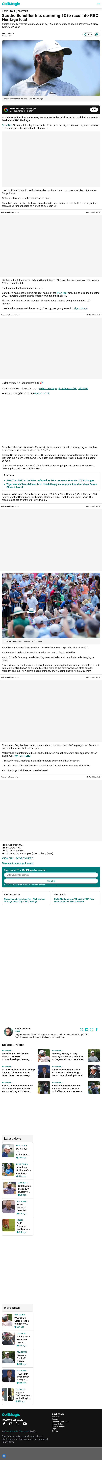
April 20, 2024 (41, 393)
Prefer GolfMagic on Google (23, 108)
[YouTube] (25, 1425)
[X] (18, 1425)
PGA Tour (23, 11)
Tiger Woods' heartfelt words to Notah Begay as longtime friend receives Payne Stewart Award (22, 1207)
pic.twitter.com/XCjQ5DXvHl (73, 388)
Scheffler (6, 125)
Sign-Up (55, 1431)
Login (54, 1429)
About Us (55, 1417)
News (19, 1220)
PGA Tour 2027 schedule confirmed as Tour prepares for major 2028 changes (50, 480)
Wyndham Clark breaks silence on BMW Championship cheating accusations (15, 1056)
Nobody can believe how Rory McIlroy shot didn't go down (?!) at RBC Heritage (24, 900)
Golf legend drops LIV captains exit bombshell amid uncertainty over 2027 (24, 1189)
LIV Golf (22, 1183)
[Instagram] (11, 1425)
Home (5, 11)
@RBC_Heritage (48, 388)
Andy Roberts (8, 33)
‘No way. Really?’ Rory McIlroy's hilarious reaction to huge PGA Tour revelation (68, 1056)
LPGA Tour (21, 1164)
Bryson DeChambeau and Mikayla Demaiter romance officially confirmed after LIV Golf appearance (23, 1395)
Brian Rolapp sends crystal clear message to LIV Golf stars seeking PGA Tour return (17, 1088)
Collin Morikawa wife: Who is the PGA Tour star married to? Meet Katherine (74, 900)
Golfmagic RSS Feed (60, 1421)
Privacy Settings (58, 1426)
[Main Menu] (98, 4)
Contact (55, 1419)
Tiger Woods (80, 308)
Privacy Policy (50, 884)
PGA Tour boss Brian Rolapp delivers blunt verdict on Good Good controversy (18, 1072)
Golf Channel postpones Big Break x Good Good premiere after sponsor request (23, 1226)
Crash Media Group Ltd (16, 1431)
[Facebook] (4, 1425)
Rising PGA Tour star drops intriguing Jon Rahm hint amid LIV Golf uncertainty (23, 1339)
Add (94, 110)
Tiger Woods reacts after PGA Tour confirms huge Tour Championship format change (67, 1072)
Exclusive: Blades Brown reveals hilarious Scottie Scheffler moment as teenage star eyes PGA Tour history (68, 1088)
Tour (13, 11)
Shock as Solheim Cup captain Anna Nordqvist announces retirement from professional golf (23, 1170)
